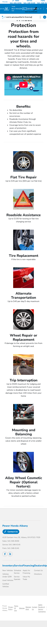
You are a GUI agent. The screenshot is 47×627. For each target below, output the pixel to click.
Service (18, 565)
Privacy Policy (10, 608)
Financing (28, 565)
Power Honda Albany (4, 608)
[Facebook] (4, 554)
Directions (38, 574)
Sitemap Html (28, 608)
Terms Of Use (16, 608)
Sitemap (22, 608)
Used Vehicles (7, 580)
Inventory (8, 565)
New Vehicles (7, 570)
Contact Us (12, 531)
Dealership (40, 565)
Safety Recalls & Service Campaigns (42, 608)
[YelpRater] (10, 554)
